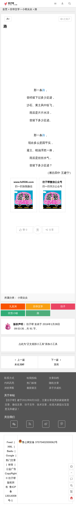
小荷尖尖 (27, 9)
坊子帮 (30, 324)
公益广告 (11, 469)
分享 (51, 229)
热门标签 (32, 382)
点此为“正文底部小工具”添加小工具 (38, 344)
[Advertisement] (38, 58)
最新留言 (32, 387)
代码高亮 (9, 382)
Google (10, 455)
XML (10, 446)
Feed (10, 442)
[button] (62, 3)
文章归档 (54, 378)
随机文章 (54, 382)
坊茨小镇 (13, 313)
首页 (4, 9)
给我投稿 (32, 378)
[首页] (71, 466)
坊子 (62, 306)
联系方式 (9, 378)
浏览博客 (9, 387)
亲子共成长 (55, 387)
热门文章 (11, 460)
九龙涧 (13, 306)
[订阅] (29, 424)
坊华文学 (15, 9)
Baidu (10, 451)
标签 (10, 464)
